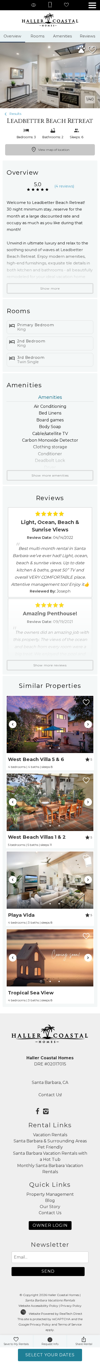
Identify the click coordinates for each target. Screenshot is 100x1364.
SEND (48, 1271)
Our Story (50, 1206)
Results (15, 114)
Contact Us (50, 1212)
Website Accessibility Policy (38, 1306)
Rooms (37, 36)
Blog (50, 1200)
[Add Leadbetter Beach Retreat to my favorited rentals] (92, 50)
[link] (50, 732)
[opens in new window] (37, 1111)
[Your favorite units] (66, 5)
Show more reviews (50, 665)
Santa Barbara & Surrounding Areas (50, 1141)
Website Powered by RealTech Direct (55, 1314)
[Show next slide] (88, 724)
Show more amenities (50, 475)
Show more (50, 288)
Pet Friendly (50, 1147)
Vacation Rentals (50, 1134)
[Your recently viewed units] (34, 5)
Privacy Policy (71, 1306)
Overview (12, 36)
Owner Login (50, 1225)
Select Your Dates (50, 1354)
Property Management (50, 1194)
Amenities (62, 36)
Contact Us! (50, 1094)
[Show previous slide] (12, 724)
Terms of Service (70, 1324)
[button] (92, 5)
